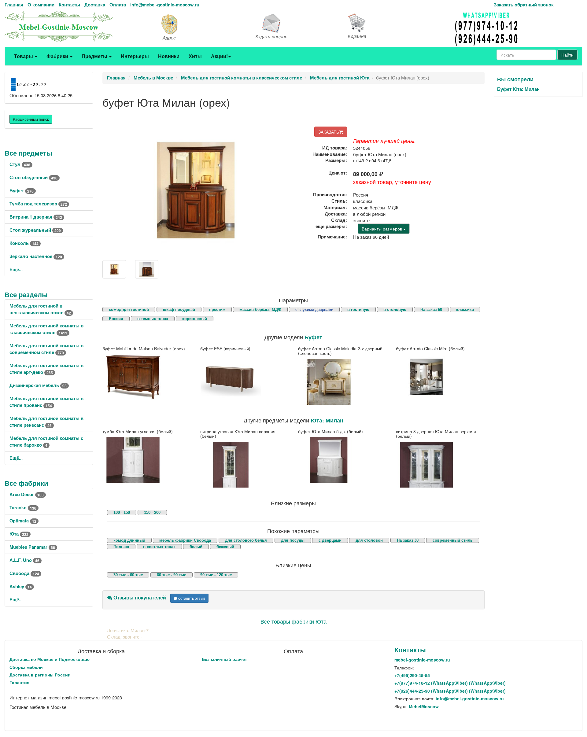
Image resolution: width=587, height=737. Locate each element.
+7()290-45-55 (412, 675)
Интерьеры (135, 56)
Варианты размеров (382, 229)
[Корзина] (391, 26)
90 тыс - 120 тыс (216, 575)
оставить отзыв (191, 598)
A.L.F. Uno (24, 560)
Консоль (24, 243)
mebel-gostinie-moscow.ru (422, 660)
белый (196, 546)
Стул (19, 164)
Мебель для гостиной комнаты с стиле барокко (46, 441)
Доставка (94, 5)
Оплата (117, 5)
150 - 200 (152, 512)
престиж (217, 309)
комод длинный (129, 540)
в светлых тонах (159, 546)
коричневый (194, 318)
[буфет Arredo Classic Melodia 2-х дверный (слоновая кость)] (342, 382)
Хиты (195, 56)
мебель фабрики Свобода (185, 540)
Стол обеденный (33, 177)
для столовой (369, 540)
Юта (18, 534)
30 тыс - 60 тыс (128, 575)
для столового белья (246, 540)
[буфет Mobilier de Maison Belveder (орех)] (146, 377)
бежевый (225, 546)
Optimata (22, 521)
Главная (14, 5)
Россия (116, 318)
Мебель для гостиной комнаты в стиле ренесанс (46, 421)
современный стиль (453, 540)
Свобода (24, 573)
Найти (567, 55)
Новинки (168, 56)
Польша (121, 546)
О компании (41, 5)
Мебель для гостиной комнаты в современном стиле (46, 349)
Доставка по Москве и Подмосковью (49, 659)
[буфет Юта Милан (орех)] (114, 269)
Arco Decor (26, 494)
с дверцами (330, 540)
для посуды (293, 540)
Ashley (20, 586)
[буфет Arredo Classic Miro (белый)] (440, 377)
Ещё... (16, 269)
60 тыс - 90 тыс (171, 575)
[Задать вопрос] (293, 26)
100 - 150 (121, 512)
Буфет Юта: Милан (518, 89)
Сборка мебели (26, 667)
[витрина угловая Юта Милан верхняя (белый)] (244, 465)
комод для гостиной (129, 309)
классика (465, 309)
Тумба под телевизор (38, 204)
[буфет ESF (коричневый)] (244, 377)
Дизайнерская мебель (38, 385)
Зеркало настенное (35, 256)
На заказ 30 (408, 540)
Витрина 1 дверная (35, 217)
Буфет (21, 190)
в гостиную (358, 309)
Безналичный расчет (224, 659)
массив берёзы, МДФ (260, 309)
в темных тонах (152, 318)
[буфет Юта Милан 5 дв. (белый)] (342, 460)
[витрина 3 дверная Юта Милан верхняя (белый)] (440, 465)
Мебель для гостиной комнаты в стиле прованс (46, 401)
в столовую (394, 309)
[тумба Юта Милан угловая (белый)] (146, 460)
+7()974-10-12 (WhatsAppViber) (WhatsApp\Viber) (450, 683)
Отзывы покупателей (139, 597)
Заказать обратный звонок (524, 5)
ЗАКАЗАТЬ (328, 132)
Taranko (22, 507)
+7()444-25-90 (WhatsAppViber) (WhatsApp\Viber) (450, 691)
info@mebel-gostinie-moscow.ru (164, 5)
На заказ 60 (431, 309)
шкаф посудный (179, 309)
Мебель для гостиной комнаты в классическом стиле (46, 329)
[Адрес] (195, 26)
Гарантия (19, 682)
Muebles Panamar (32, 547)
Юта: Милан (327, 420)
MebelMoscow (424, 706)
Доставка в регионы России (40, 675)
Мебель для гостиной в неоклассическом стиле (40, 309)
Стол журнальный (35, 230)
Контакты (69, 5)
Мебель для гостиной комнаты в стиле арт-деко (46, 368)
